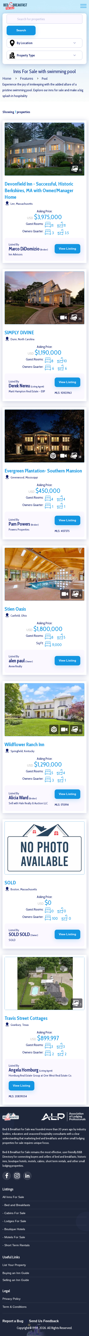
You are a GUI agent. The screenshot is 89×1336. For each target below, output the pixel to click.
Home (6, 78)
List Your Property (14, 1265)
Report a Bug (12, 1321)
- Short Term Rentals (16, 1245)
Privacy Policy (11, 1298)
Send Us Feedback (44, 1321)
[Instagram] (17, 1176)
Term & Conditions (14, 1306)
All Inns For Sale (13, 1197)
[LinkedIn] (27, 1176)
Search (21, 30)
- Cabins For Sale (13, 1213)
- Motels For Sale (13, 1237)
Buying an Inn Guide (15, 1273)
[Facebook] (6, 1176)
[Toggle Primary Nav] (83, 6)
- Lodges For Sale (14, 1221)
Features (26, 78)
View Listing (67, 248)
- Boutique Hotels (13, 1229)
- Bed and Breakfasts (16, 1205)
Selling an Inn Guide (15, 1280)
